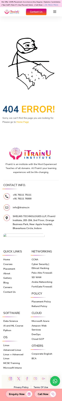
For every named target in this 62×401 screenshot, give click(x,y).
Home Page (23, 122)
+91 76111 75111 (51, 5)
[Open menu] (55, 12)
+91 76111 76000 (22, 198)
